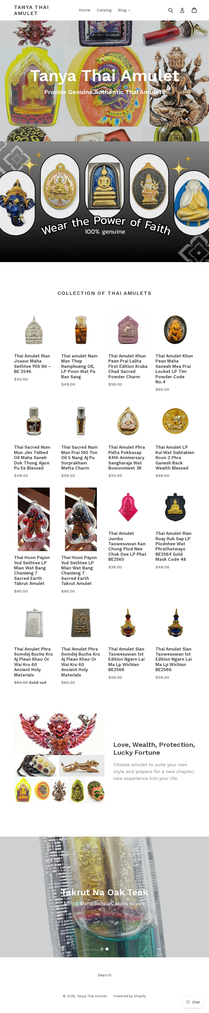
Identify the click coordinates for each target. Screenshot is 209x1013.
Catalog (104, 10)
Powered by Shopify (129, 996)
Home (84, 10)
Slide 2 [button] (107, 948)
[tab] (101, 948)
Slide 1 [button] (101, 948)
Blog (123, 10)
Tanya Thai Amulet (31, 10)
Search (104, 975)
